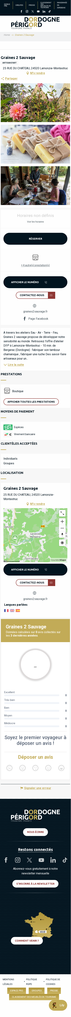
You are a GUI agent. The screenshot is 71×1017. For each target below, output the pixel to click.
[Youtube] (38, 11)
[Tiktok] (49, 11)
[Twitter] (32, 11)
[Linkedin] (44, 11)
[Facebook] (21, 11)
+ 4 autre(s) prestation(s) (35, 265)
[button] (35, 102)
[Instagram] (27, 11)
